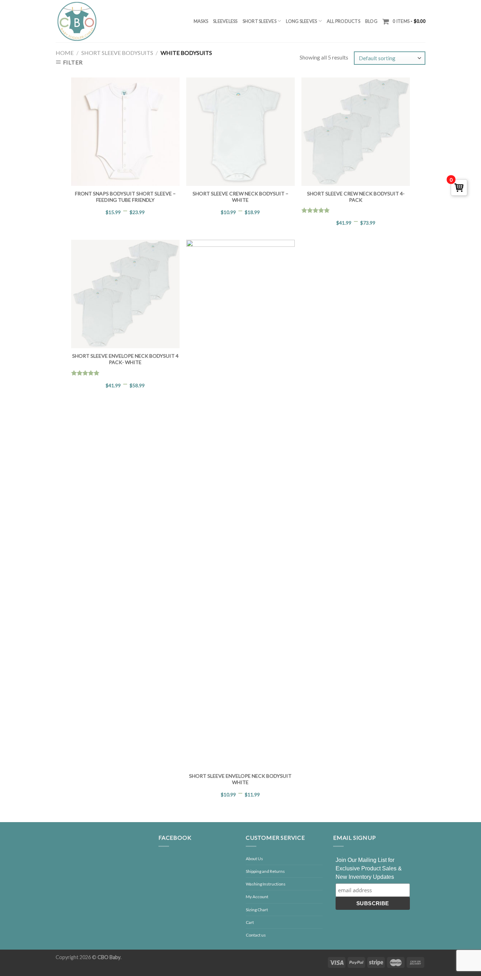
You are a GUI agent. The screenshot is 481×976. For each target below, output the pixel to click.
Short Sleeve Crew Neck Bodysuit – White (240, 196)
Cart (250, 922)
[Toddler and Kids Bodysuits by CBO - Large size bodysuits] (77, 21)
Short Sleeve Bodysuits (117, 52)
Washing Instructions (266, 884)
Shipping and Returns (265, 871)
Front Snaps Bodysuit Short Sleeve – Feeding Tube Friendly (125, 196)
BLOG (371, 21)
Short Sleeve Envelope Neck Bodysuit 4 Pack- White (125, 359)
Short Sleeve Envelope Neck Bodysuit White (240, 779)
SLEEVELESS (225, 21)
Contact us (256, 935)
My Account (257, 896)
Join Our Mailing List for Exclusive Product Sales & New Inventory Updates (369, 868)
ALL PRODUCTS (343, 21)
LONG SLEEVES (301, 21)
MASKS (201, 21)
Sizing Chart (257, 909)
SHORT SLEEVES (259, 21)
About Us (254, 858)
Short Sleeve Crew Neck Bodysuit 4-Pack (356, 196)
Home (65, 52)
